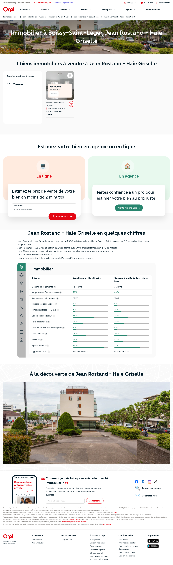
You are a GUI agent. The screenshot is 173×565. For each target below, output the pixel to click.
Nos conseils (37, 539)
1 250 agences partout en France (16, 3)
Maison (17, 84)
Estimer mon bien (64, 216)
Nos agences (95, 539)
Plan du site (123, 539)
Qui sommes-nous (97, 543)
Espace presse (96, 546)
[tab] (21, 267)
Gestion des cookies (127, 556)
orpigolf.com (66, 539)
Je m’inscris (94, 501)
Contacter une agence (129, 208)
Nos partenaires (68, 535)
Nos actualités (38, 543)
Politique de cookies (127, 552)
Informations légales (127, 543)
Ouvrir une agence (97, 549)
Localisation (18, 205)
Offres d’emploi (96, 553)
